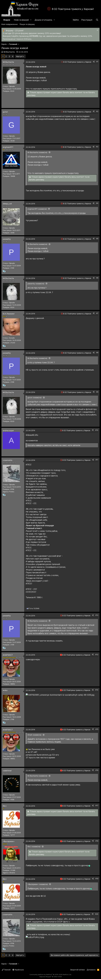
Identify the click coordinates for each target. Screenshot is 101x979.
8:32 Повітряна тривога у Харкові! (73, 9)
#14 (96, 690)
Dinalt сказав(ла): (34, 735)
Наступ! (19, 56)
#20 (96, 914)
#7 (97, 313)
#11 (97, 460)
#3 (97, 147)
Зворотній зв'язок (77, 970)
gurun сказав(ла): (34, 397)
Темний (7, 970)
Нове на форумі (21, 20)
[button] (31, 19)
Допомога (91, 970)
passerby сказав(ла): (36, 284)
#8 (97, 353)
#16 (96, 770)
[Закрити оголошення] (97, 30)
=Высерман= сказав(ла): (37, 884)
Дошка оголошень (43, 20)
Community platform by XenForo (50, 974)
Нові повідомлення (9, 24)
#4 (97, 203)
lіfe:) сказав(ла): (34, 846)
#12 (96, 615)
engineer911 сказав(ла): (37, 209)
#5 (97, 239)
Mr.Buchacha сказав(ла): (37, 152)
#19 (96, 879)
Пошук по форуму (27, 24)
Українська (19, 970)
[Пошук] (97, 19)
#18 (96, 841)
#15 (96, 729)
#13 (96, 655)
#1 (97, 62)
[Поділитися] (93, 61)
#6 (97, 278)
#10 (96, 430)
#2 (97, 111)
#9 (97, 392)
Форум (6, 20)
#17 (96, 805)
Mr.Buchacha (9, 52)
